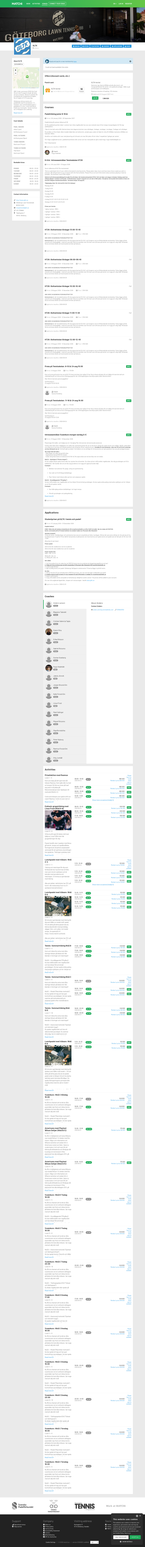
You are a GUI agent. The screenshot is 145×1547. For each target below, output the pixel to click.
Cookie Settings (50, 1542)
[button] (27, 76)
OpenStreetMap (28, 87)
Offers (86, 46)
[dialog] (127, 1529)
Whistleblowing (49, 1535)
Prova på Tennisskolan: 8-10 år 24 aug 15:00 (64, 366)
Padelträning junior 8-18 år (56, 114)
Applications (118, 46)
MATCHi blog (111, 1529)
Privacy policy (49, 1526)
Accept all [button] (135, 1537)
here (75, 61)
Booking (77, 46)
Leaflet (22, 87)
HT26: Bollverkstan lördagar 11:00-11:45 (62, 313)
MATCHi (17, 3)
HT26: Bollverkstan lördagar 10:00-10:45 (63, 286)
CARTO (37, 87)
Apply (129, 114)
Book (129, 787)
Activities (95, 46)
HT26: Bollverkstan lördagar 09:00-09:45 (63, 259)
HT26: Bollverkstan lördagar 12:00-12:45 (63, 339)
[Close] (130, 61)
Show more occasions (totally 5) (103, 800)
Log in (95, 98)
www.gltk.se (90, 580)
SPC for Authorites (50, 1537)
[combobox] (137, 1516)
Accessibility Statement (52, 1531)
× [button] (140, 1516)
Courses (106, 46)
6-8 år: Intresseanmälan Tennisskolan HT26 (64, 160)
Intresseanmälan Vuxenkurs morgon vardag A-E (66, 434)
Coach (128, 46)
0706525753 (120, 610)
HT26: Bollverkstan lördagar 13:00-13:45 (62, 229)
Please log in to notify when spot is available (128, 780)
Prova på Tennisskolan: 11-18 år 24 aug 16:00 (64, 400)
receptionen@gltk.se (22, 208)
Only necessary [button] (121, 1537)
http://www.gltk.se (22, 200)
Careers (47, 1533)
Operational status (19, 1524)
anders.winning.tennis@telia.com (103, 610)
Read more (48, 496)
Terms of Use (49, 1529)
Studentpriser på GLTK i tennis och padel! (63, 519)
